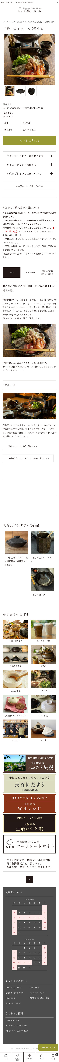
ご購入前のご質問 (12, 1020)
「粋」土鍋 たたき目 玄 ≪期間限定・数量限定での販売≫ (17, 561)
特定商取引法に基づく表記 (39, 998)
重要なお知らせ (7, 2)
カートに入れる (48, 1047)
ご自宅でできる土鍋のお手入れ (17, 1030)
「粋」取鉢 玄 (38, 594)
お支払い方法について (13, 987)
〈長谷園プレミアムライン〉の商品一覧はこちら (28, 458)
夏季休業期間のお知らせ (25, 2)
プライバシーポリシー (38, 993)
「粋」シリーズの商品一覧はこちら (22, 446)
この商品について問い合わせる (29, 186)
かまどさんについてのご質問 (16, 1025)
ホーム (6, 21)
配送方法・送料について (14, 993)
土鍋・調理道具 (18, 21)
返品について (10, 998)
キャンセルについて (12, 1003)
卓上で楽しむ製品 (35, 21)
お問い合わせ (34, 987)
